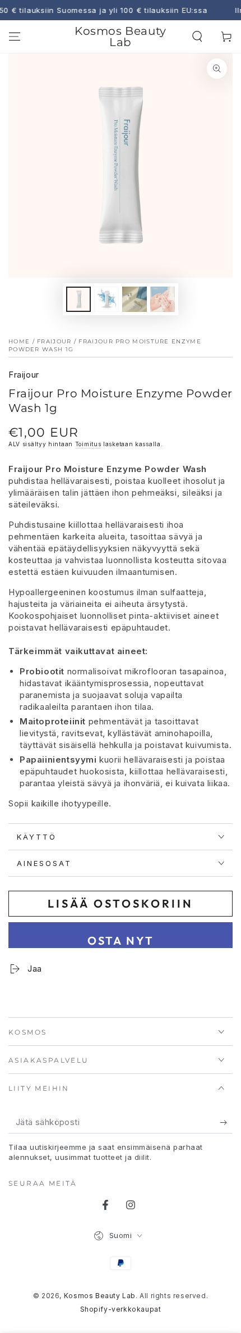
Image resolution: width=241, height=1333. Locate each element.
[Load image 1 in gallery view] (78, 299)
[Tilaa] (226, 1122)
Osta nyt (120, 940)
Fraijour (54, 341)
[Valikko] (14, 36)
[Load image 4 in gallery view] (162, 299)
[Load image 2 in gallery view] (106, 299)
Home (19, 341)
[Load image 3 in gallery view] (134, 299)
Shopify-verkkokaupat (120, 1309)
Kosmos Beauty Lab (100, 1295)
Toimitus (88, 444)
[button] (197, 36)
